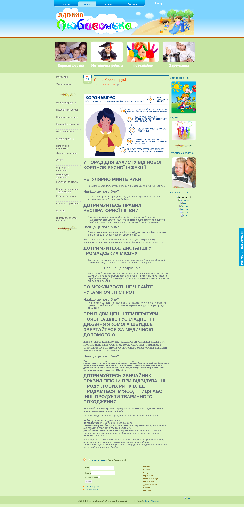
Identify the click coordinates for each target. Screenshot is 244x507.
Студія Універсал (152, 501)
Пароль (88, 473)
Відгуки (146, 488)
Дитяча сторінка (150, 485)
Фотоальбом (148, 482)
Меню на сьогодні (150, 479)
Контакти (147, 491)
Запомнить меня (91, 477)
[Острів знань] (183, 203)
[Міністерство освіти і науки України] (183, 206)
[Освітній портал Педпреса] (183, 200)
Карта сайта (148, 476)
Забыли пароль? (92, 487)
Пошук (146, 473)
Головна (95, 460)
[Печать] (118, 85)
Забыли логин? (92, 489)
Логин (87, 468)
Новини (103, 460)
